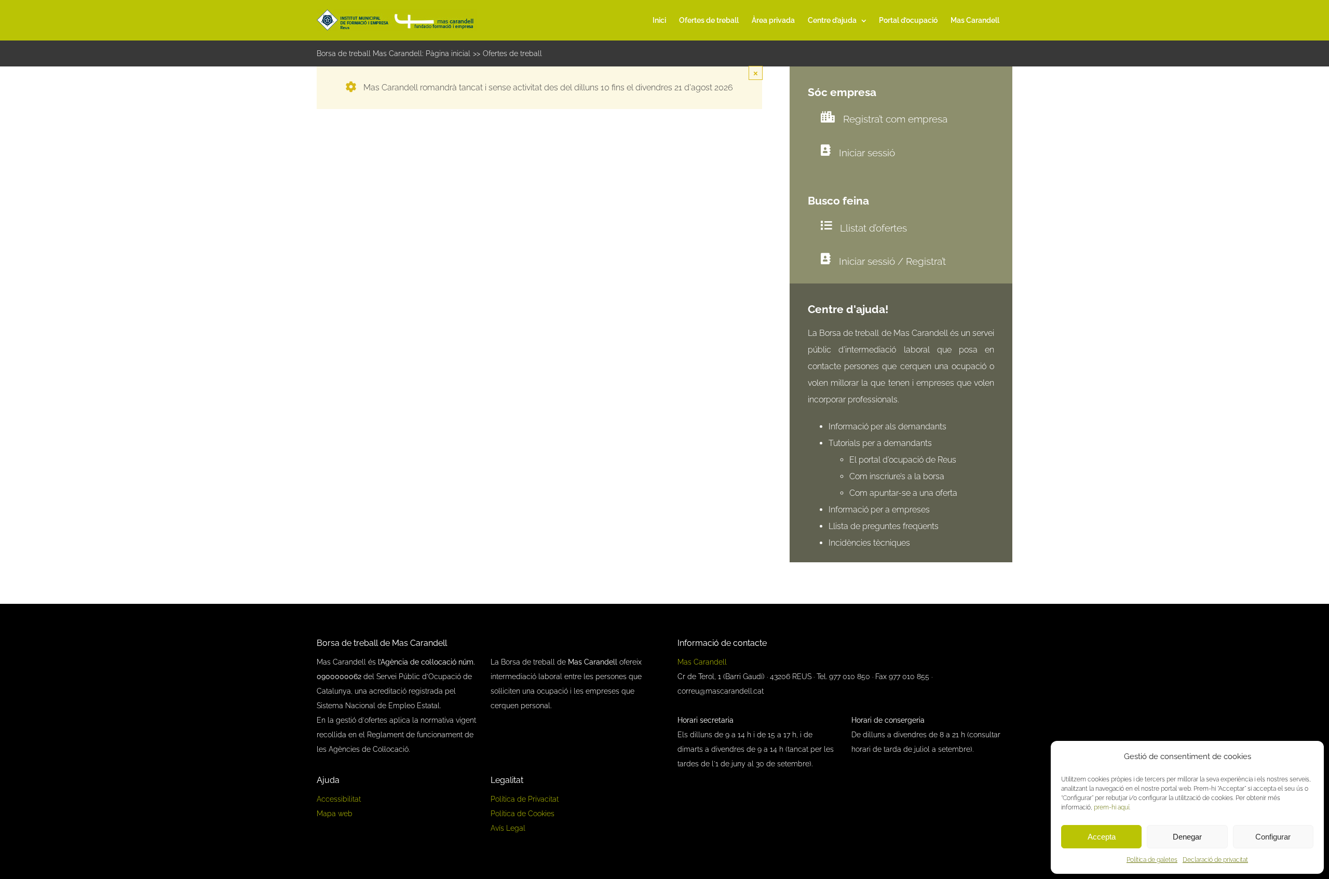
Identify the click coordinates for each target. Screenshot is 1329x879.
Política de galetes (1152, 859)
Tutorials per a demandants (880, 443)
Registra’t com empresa (895, 119)
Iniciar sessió (867, 152)
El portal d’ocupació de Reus (903, 460)
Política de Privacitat (525, 799)
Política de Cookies (522, 813)
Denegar (1187, 836)
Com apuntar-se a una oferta (903, 493)
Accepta (1102, 836)
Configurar (1273, 836)
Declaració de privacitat (1215, 859)
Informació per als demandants (887, 426)
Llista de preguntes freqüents (884, 526)
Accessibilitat (339, 799)
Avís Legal (508, 828)
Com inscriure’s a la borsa (896, 476)
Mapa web (334, 813)
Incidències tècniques (869, 543)
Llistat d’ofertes (873, 228)
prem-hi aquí (1111, 807)
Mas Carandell (702, 662)
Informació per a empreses (879, 510)
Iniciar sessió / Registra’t (892, 261)
